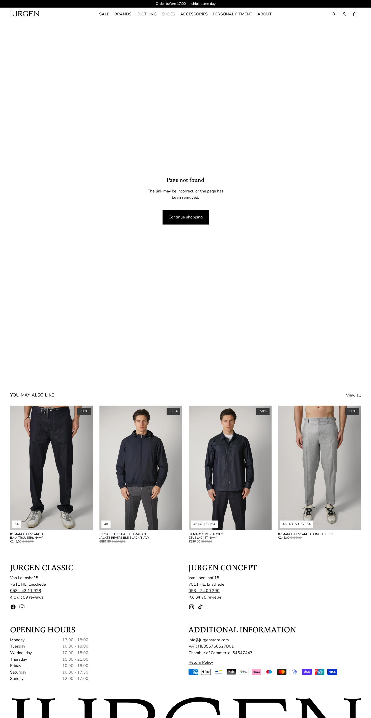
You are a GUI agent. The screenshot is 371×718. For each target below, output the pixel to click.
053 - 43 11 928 (25, 591)
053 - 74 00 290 (204, 591)
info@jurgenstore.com (209, 640)
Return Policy (201, 662)
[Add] (174, 522)
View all (353, 395)
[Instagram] (22, 607)
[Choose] (85, 522)
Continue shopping (186, 217)
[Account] (344, 14)
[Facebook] (13, 607)
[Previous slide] (17, 467)
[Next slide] (85, 467)
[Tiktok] (200, 607)
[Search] (333, 14)
